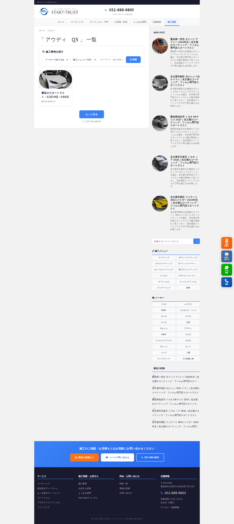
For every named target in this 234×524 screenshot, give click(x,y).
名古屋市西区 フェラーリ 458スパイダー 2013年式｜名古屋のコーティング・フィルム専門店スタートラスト (184, 202)
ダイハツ (164, 346)
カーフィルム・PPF (99, 22)
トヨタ (164, 304)
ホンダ (164, 316)
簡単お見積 (125, 488)
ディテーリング (163, 287)
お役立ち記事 (84, 488)
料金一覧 (124, 483)
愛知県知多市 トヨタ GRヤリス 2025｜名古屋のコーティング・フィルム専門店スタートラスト (184, 121)
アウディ (188, 328)
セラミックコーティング (188, 263)
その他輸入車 (188, 358)
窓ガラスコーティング (188, 269)
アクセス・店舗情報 (170, 507)
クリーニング (43, 507)
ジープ (164, 352)
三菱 (188, 352)
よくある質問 (140, 22)
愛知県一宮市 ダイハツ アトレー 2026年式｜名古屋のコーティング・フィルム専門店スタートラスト (184, 43)
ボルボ (188, 340)
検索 (134, 59)
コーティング (77, 22)
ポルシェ (164, 328)
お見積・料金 (121, 22)
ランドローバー (163, 358)
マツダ (188, 316)
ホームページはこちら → (47, 2)
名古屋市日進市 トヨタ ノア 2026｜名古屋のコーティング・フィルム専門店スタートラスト (184, 161)
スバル (164, 322)
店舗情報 (157, 22)
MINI (163, 334)
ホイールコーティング (163, 269)
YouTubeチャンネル (88, 497)
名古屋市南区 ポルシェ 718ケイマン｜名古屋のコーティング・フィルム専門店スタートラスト (185, 81)
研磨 (188, 287)
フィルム (164, 275)
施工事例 (82, 483)
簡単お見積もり (86, 457)
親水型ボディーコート (47, 488)
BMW (163, 310)
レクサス (188, 304)
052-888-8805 (121, 10)
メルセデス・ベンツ (188, 310)
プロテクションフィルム (188, 275)
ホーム (61, 22)
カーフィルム (164, 281)
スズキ (188, 334)
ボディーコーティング (188, 257)
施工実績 (172, 22)
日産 (188, 322)
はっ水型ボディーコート (48, 493)
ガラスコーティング (163, 263)
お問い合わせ (126, 493)
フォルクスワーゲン (163, 340)
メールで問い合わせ (119, 457)
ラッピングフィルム (188, 281)
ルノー (188, 346)
